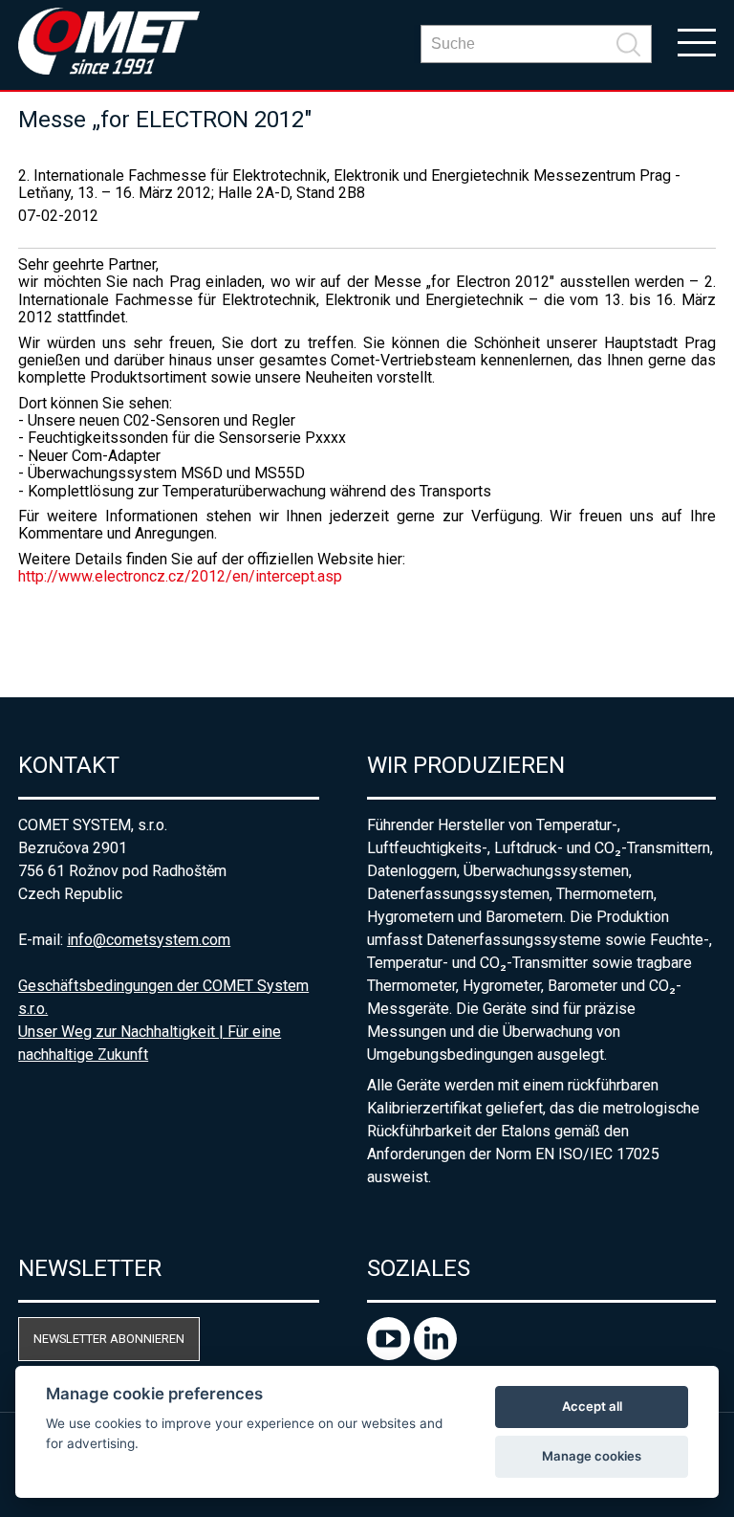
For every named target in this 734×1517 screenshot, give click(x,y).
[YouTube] (390, 1355)
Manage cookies (591, 1455)
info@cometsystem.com (148, 940)
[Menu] (697, 41)
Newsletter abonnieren (108, 1338)
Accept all (592, 1406)
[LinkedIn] (435, 1355)
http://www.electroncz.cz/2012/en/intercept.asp (180, 576)
